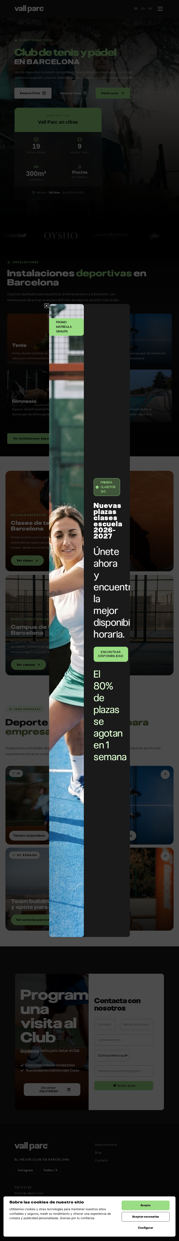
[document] (89, 620)
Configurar (145, 1227)
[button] (46, 305)
